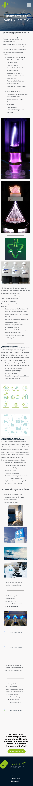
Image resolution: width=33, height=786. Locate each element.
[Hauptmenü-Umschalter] (29, 5)
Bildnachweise (15, 781)
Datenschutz (16, 778)
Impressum (15, 776)
